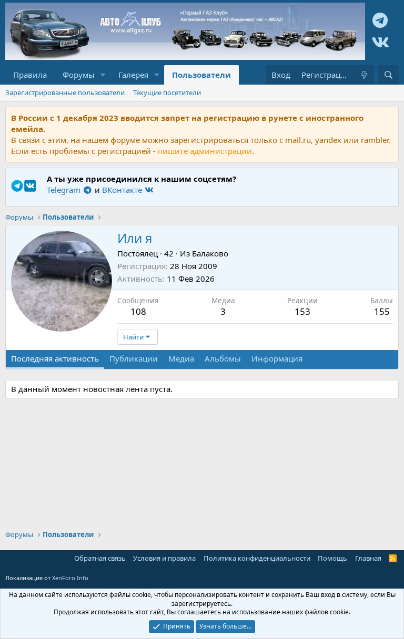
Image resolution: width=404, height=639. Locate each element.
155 (382, 311)
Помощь (332, 558)
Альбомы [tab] (223, 358)
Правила (30, 74)
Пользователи (201, 74)
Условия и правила (164, 558)
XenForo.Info (70, 578)
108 (138, 311)
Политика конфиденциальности (257, 558)
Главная (368, 558)
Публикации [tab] (133, 358)
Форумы (79, 74)
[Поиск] (388, 75)
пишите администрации (205, 151)
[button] (103, 75)
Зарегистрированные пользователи (65, 92)
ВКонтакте (123, 189)
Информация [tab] (276, 358)
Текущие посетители (167, 92)
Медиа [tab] (181, 358)
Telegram (65, 189)
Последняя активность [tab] (55, 358)
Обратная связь (100, 558)
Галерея (133, 74)
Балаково (210, 253)
